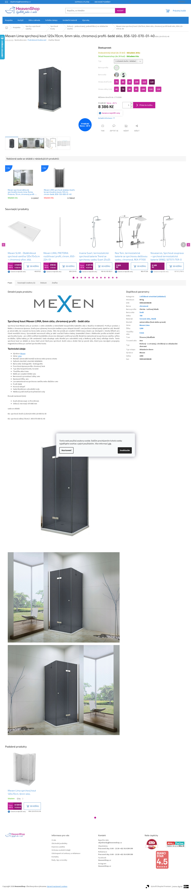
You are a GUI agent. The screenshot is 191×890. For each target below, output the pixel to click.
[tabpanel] (24, 244)
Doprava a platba (82, 2)
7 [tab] (97, 277)
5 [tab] (89, 277)
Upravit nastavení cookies (57, 886)
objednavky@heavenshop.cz (110, 843)
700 (141, 315)
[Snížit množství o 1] (131, 106)
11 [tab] (113, 277)
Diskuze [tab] (43, 283)
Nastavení (66, 450)
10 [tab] (109, 277)
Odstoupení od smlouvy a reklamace (66, 853)
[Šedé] (123, 75)
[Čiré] (116, 75)
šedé (142, 312)
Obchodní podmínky (103, 2)
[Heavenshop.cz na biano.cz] (165, 860)
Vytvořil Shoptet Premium (161, 886)
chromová (144, 306)
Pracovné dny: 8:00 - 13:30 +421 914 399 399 (115, 848)
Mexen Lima (145, 325)
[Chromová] (116, 68)
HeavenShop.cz (104, 860)
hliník (153, 319)
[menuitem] (8, 20)
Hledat (120, 10)
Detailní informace (105, 118)
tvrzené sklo (145, 319)
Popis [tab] (10, 283)
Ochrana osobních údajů (61, 850)
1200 (141, 328)
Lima (20, 356)
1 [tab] (73, 278)
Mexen (22, 353)
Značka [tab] (54, 283)
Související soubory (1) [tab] (26, 283)
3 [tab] (81, 277)
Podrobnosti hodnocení (37, 40)
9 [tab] (105, 277)
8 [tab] (101, 277)
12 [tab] (116, 277)
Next (188, 244)
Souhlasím (125, 450)
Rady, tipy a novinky (59, 860)
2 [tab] (77, 277)
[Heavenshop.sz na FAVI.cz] (155, 844)
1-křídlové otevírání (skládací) (153, 296)
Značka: (54, 40)
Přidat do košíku (146, 105)
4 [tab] (85, 277)
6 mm (142, 333)
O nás (54, 840)
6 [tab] (93, 277)
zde (109, 443)
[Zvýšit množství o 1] (131, 103)
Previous (3, 244)
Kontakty (55, 857)
